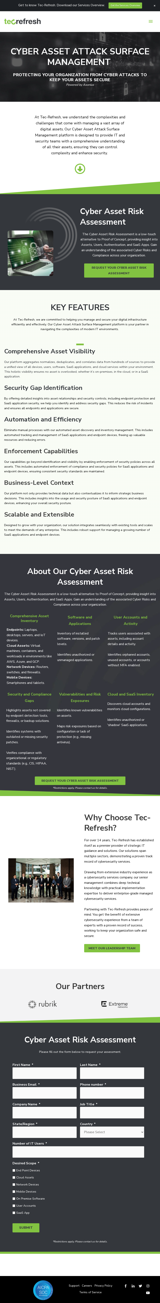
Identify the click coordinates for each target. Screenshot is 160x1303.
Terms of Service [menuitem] (90, 1292)
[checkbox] (78, 1191)
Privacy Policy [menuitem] (103, 1286)
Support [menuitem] (74, 1286)
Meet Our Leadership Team (112, 948)
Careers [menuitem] (87, 1286)
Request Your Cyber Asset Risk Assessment (119, 270)
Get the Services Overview (125, 5)
